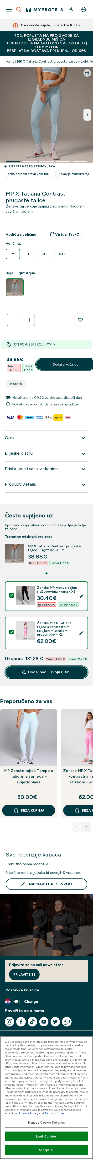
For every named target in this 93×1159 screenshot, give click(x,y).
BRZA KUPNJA (32, 810)
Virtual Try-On (68, 234)
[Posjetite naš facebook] (21, 1021)
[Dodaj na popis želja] (80, 320)
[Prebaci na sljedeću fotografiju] (87, 115)
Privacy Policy (28, 1113)
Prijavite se (24, 974)
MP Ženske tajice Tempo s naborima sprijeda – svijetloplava (28, 776)
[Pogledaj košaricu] (83, 9)
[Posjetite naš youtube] (44, 1021)
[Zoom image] (87, 73)
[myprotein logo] (44, 9)
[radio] (13, 254)
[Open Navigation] (9, 9)
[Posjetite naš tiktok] (32, 1021)
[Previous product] (77, 827)
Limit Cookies (46, 1136)
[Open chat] (67, 1021)
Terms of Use (54, 1113)
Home (9, 61)
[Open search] (19, 9)
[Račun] (71, 9)
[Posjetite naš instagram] (9, 1021)
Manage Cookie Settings (46, 1122)
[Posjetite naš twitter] (55, 1021)
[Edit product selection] (81, 596)
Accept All (46, 1150)
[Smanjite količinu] (12, 320)
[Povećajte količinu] (29, 320)
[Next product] (86, 827)
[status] (20, 320)
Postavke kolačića (22, 990)
